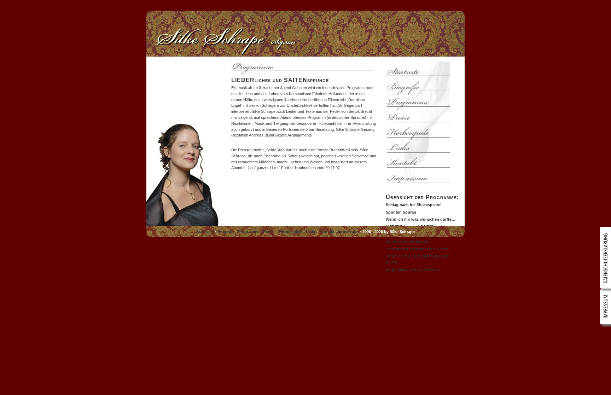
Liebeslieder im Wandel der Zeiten (417, 249)
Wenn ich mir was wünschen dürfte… (420, 219)
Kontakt (327, 232)
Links (311, 232)
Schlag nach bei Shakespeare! (414, 205)
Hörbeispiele (290, 232)
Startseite (205, 232)
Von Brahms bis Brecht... (409, 241)
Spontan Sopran (401, 212)
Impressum (348, 232)
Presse (269, 232)
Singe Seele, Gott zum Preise (413, 269)
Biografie (225, 232)
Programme (249, 232)
